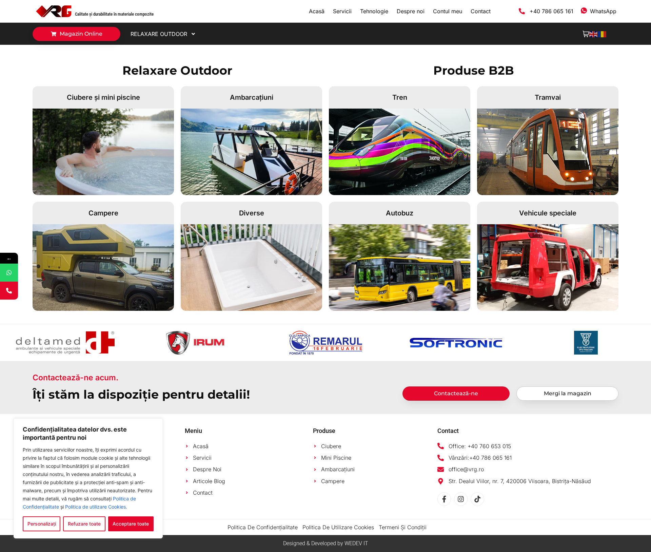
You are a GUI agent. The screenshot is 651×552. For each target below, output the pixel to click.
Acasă (316, 11)
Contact (481, 11)
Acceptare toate (131, 524)
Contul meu (447, 11)
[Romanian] (602, 33)
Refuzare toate (84, 524)
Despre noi (411, 11)
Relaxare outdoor (159, 34)
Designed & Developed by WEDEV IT (325, 543)
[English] (593, 33)
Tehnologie (374, 11)
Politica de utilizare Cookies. (96, 507)
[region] (88, 478)
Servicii (342, 11)
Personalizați (41, 524)
